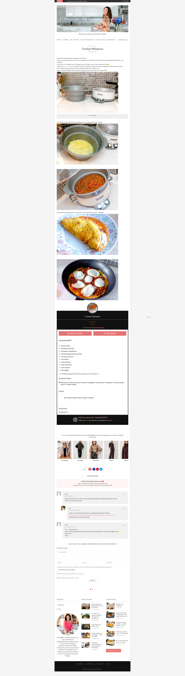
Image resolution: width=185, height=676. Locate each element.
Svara (124, 494)
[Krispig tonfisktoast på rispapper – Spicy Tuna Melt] (85, 635)
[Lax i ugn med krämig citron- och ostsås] (110, 643)
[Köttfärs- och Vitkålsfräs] (110, 606)
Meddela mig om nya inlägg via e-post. (68, 578)
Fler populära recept (113, 650)
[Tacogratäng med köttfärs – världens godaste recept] (110, 624)
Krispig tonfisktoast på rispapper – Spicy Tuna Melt (97, 635)
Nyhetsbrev (76, 39)
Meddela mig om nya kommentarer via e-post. (70, 573)
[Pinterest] (126, 1)
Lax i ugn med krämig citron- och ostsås (122, 641)
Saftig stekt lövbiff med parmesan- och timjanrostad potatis (121, 614)
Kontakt (104, 39)
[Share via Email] (101, 469)
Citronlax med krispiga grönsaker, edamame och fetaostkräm (97, 616)
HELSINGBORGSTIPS (111, 39)
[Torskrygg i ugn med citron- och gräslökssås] (110, 634)
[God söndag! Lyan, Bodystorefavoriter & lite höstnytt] (85, 606)
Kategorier (65, 39)
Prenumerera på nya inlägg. (67, 569)
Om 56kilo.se (98, 39)
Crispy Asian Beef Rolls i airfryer (96, 625)
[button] (63, 1)
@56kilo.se (85, 420)
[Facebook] (118, 40)
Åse (70, 508)
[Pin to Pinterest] (97, 469)
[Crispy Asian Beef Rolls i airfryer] (85, 627)
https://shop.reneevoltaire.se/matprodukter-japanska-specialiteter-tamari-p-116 (92, 515)
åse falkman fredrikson (96, 327)
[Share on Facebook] (94, 469)
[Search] (127, 40)
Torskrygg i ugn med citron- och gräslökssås (122, 632)
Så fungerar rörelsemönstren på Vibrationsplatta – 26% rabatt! (97, 645)
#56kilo (110, 420)
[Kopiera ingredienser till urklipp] (71, 340)
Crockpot (67, 66)
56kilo (68, 637)
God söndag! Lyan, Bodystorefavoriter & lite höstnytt (97, 606)
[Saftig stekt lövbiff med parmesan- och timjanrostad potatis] (110, 615)
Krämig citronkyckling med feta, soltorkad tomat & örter (81, 1)
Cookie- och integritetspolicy (87, 39)
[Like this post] (90, 469)
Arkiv (71, 39)
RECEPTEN (59, 39)
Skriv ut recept (76, 333)
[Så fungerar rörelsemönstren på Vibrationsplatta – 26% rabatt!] (85, 645)
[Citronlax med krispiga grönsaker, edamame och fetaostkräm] (85, 616)
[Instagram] (124, 1)
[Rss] (123, 40)
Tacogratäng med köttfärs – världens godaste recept (121, 624)
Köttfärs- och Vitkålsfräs (119, 605)
